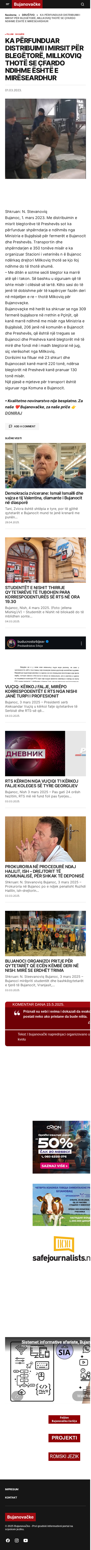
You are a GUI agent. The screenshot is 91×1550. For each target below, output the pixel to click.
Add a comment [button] (24, 426)
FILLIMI (10, 34)
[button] (7, 4)
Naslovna (11, 15)
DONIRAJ (13, 413)
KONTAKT (11, 1497)
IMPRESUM (11, 1489)
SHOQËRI (19, 34)
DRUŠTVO (28, 15)
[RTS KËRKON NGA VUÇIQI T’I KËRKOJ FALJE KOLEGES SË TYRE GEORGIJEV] (45, 753)
